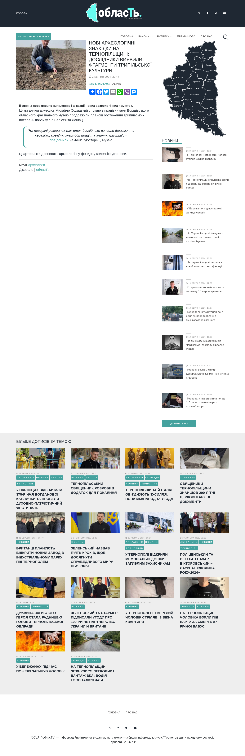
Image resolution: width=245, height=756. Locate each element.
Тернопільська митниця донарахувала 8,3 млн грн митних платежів (207, 373)
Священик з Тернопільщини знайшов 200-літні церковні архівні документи (197, 493)
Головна (126, 36)
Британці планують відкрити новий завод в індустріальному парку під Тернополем (40, 555)
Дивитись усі (179, 423)
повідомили (59, 140)
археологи (36, 165)
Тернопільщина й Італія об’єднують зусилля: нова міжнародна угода (149, 494)
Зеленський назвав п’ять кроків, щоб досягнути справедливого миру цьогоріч (92, 557)
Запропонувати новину (33, 36)
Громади (152, 477)
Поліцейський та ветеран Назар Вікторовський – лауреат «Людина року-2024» (197, 563)
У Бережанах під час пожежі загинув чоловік (204, 210)
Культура (187, 477)
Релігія (57, 477)
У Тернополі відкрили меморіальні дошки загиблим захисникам (147, 559)
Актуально (25, 477)
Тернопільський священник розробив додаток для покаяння (94, 488)
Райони (143, 36)
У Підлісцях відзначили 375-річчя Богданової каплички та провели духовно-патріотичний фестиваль (39, 499)
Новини (170, 141)
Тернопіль (25, 484)
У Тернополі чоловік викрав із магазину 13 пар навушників (205, 289)
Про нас (207, 36)
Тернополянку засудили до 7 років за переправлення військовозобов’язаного (204, 315)
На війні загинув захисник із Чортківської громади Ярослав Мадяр (205, 344)
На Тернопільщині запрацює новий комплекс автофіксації (204, 264)
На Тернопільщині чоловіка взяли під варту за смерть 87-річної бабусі (207, 183)
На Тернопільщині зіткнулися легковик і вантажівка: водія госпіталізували (204, 237)
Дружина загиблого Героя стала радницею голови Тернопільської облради (39, 619)
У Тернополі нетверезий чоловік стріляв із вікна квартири (206, 156)
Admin (116, 83)
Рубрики (163, 36)
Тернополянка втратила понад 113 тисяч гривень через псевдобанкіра (205, 402)
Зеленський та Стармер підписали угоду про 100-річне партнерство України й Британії (94, 619)
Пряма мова (186, 36)
